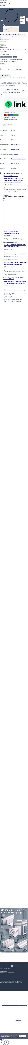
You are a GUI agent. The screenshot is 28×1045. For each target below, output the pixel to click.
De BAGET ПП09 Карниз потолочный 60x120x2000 (13, 628)
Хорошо (22, 1035)
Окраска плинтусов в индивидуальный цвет (11, 232)
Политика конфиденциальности (7, 972)
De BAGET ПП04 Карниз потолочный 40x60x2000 (13, 770)
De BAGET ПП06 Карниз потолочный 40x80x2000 (13, 713)
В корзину (5, 75)
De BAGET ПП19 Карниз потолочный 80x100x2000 (13, 371)
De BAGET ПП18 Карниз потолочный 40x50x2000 (13, 428)
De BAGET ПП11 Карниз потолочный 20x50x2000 (13, 570)
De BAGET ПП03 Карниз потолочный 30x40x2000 (13, 799)
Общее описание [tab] (8, 126)
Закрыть (14, 57)
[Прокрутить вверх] (2, 1042)
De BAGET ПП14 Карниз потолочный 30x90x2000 (13, 542)
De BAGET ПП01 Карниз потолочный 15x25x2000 (13, 856)
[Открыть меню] (2, 20)
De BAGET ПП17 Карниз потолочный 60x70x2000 (13, 456)
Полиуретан (15, 154)
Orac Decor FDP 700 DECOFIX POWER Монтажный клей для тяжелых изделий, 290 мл (13, 180)
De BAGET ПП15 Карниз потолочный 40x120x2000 (13, 513)
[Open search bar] (4, 25)
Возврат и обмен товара (5, 968)
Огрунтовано (15, 149)
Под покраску (15, 144)
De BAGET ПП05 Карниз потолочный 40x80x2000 (13, 742)
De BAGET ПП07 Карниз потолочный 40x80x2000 (13, 685)
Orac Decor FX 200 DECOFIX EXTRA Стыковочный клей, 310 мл (15, 263)
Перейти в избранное (6, 57)
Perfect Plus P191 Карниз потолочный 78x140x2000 (13, 884)
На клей (13, 159)
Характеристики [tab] (8, 124)
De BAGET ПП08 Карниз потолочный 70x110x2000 (13, 656)
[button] (0, 37)
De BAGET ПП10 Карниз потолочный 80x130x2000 (13, 599)
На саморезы (21, 159)
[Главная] (1, 34)
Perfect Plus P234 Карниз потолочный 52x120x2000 (13, 313)
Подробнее (7, 1036)
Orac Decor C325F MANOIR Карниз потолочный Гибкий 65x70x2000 (15, 282)
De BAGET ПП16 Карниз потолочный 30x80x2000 (13, 485)
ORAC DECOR (15, 163)
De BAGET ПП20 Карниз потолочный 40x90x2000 (13, 342)
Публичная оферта (4, 971)
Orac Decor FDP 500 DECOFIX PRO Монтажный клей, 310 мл (15, 245)
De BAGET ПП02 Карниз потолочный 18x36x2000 (13, 827)
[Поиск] (6, 30)
